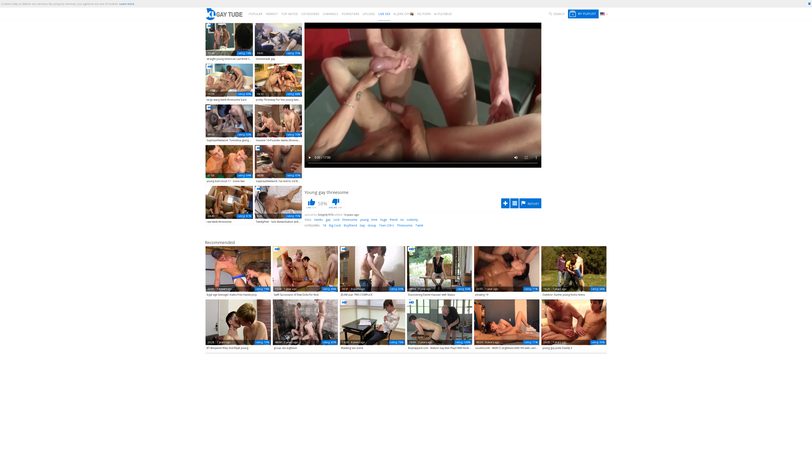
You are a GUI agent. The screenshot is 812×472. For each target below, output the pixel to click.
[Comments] (514, 203)
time (374, 220)
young (364, 220)
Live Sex (384, 14)
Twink (419, 225)
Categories (310, 14)
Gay (362, 225)
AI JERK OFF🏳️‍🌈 (404, 14)
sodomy (412, 220)
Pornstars (350, 14)
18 (324, 225)
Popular (255, 14)
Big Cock (335, 225)
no (402, 220)
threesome (349, 220)
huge (383, 220)
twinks (318, 220)
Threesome (405, 225)
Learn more (126, 4)
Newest (272, 14)
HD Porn (424, 14)
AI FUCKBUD (443, 14)
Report (533, 204)
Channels (330, 14)
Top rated (289, 14)
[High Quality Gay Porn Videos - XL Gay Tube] (224, 14)
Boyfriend (350, 225)
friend (394, 220)
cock (336, 220)
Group (372, 225)
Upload (369, 14)
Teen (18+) (386, 225)
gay (328, 220)
